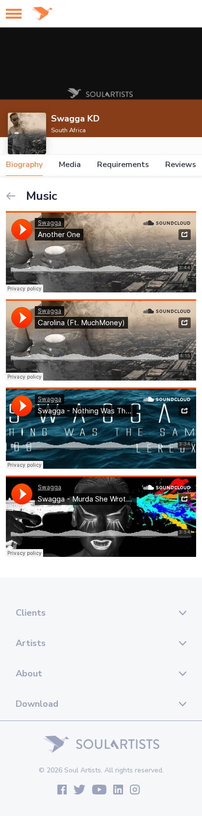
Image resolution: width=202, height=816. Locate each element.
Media (70, 165)
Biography (24, 165)
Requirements (123, 165)
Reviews (180, 165)
